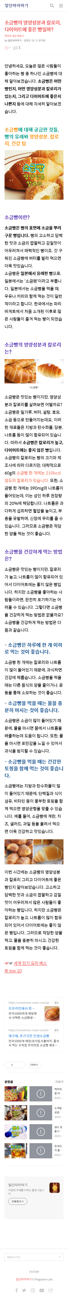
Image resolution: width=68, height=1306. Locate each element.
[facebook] (16, 1291)
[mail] (51, 1291)
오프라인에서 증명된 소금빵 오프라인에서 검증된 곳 (22, 1008)
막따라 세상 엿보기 (14, 36)
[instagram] (33, 1291)
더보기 (59, 1081)
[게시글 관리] (21, 1065)
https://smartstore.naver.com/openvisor (30, 1002)
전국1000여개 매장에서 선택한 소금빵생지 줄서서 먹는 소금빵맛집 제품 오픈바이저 (22, 1015)
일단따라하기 (16, 5)
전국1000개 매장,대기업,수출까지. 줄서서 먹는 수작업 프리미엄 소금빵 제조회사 (33, 1043)
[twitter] (24, 1291)
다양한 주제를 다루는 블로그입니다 (26, 1192)
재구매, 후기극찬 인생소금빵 (28, 1036)
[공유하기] (16, 1065)
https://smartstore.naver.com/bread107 (30, 1030)
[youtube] (41, 1291)
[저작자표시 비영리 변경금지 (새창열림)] (46, 1064)
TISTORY (34, 1272)
